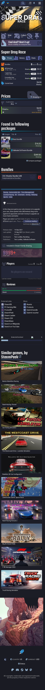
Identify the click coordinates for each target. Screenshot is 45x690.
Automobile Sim (14, 192)
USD (33, 659)
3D (16, 195)
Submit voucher (33, 313)
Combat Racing (8, 195)
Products (30, 307)
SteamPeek (8, 313)
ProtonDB (8, 310)
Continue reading (31, 221)
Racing (5, 192)
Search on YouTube (11, 327)
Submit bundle (32, 310)
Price (37, 134)
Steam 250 (8, 318)
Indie (10, 197)
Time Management (27, 192)
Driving (28, 195)
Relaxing (34, 195)
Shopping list (36, 97)
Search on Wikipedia (12, 324)
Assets (29, 304)
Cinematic (21, 195)
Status (22, 664)
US (17, 659)
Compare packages (34, 161)
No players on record (21, 272)
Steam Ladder (9, 315)
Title (13, 134)
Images (7, 134)
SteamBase (8, 321)
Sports (5, 197)
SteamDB (8, 304)
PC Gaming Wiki (10, 307)
